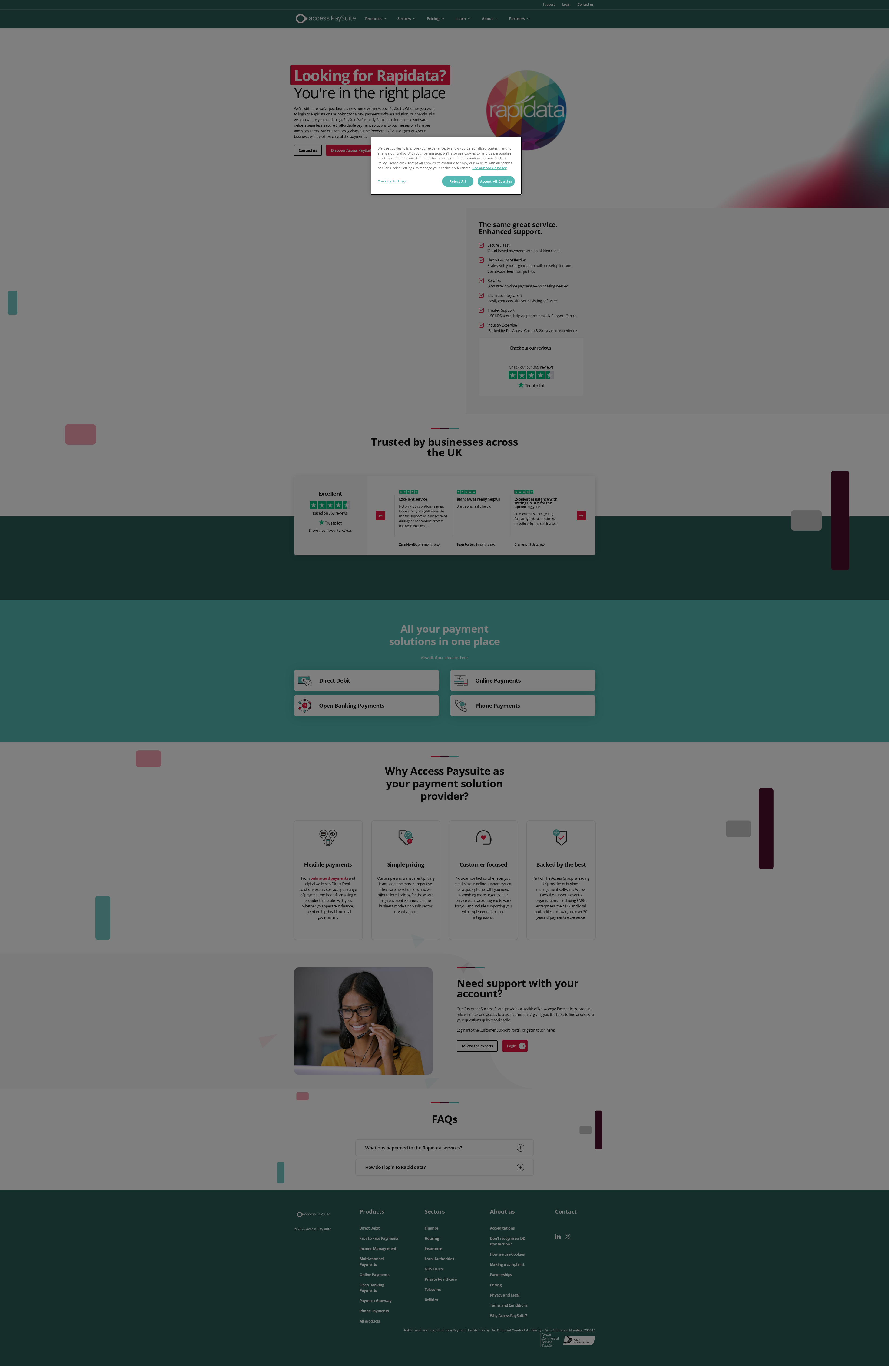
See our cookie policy (490, 168)
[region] (446, 166)
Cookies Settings (392, 181)
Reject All (457, 181)
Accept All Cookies (496, 181)
